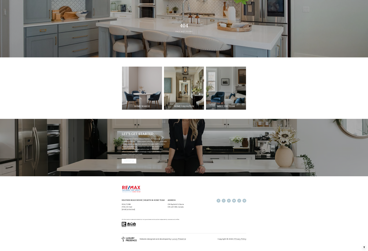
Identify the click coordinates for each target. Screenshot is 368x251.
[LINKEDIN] (229, 201)
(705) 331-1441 (127, 207)
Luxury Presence (179, 239)
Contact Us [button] (129, 161)
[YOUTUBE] (234, 201)
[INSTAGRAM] (224, 201)
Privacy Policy (240, 239)
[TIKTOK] (239, 201)
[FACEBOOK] (218, 201)
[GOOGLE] (244, 201)
